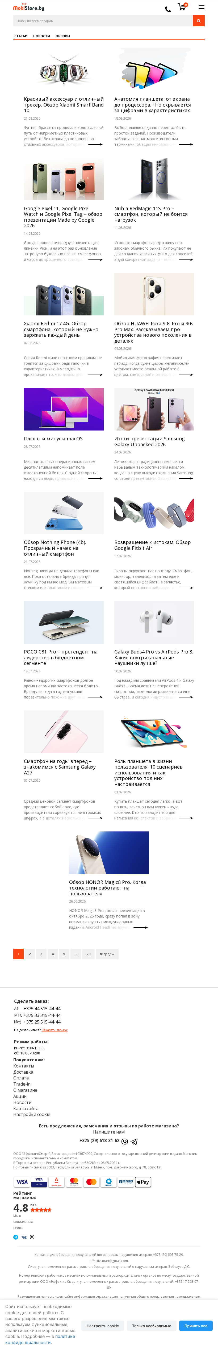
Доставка (23, 1072)
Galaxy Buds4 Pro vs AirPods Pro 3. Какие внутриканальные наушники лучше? (153, 657)
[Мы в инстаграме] (32, 1237)
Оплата (21, 1078)
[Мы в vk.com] (24, 1237)
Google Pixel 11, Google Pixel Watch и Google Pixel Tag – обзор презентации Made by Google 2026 (63, 217)
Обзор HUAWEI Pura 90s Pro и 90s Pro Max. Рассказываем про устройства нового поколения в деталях (153, 332)
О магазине (25, 1090)
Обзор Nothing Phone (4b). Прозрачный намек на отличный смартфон (55, 548)
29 (88, 954)
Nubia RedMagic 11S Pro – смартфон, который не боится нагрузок (151, 214)
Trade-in (22, 1084)
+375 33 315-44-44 (42, 1015)
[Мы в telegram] (15, 1237)
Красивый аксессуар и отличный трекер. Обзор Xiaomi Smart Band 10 (64, 104)
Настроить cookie (103, 1325)
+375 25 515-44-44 (42, 1022)
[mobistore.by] (26, 5)
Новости (41, 36)
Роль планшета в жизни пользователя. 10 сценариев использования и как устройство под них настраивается (148, 772)
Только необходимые (151, 1325)
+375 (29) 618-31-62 (99, 1140)
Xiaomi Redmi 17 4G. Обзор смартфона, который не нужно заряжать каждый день (61, 329)
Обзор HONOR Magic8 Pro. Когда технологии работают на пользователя (107, 888)
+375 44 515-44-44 (42, 1009)
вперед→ (107, 954)
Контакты (23, 1066)
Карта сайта (26, 1108)
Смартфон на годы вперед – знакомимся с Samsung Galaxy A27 (60, 767)
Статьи (21, 36)
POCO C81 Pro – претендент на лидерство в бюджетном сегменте (61, 657)
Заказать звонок (54, 1030)
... (76, 954)
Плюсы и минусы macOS (53, 438)
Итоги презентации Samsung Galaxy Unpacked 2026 (149, 441)
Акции (20, 1096)
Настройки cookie (31, 1114)
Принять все (196, 1325)
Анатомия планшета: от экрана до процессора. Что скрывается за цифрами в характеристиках (152, 104)
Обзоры (63, 36)
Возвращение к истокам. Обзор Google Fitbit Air (152, 545)
